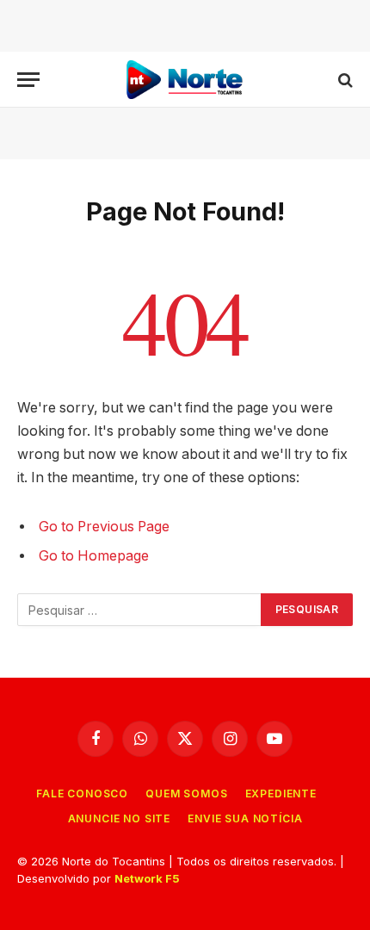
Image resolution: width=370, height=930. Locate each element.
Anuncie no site (119, 818)
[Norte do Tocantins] (185, 80)
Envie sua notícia (245, 818)
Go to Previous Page (104, 526)
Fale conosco (82, 793)
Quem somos (186, 793)
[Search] (344, 79)
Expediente (281, 793)
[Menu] (28, 79)
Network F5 (147, 878)
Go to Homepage (94, 556)
